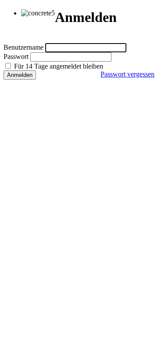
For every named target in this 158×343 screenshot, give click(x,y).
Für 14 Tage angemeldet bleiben (57, 66)
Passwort (16, 56)
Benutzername (23, 47)
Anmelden (19, 75)
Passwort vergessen (127, 74)
